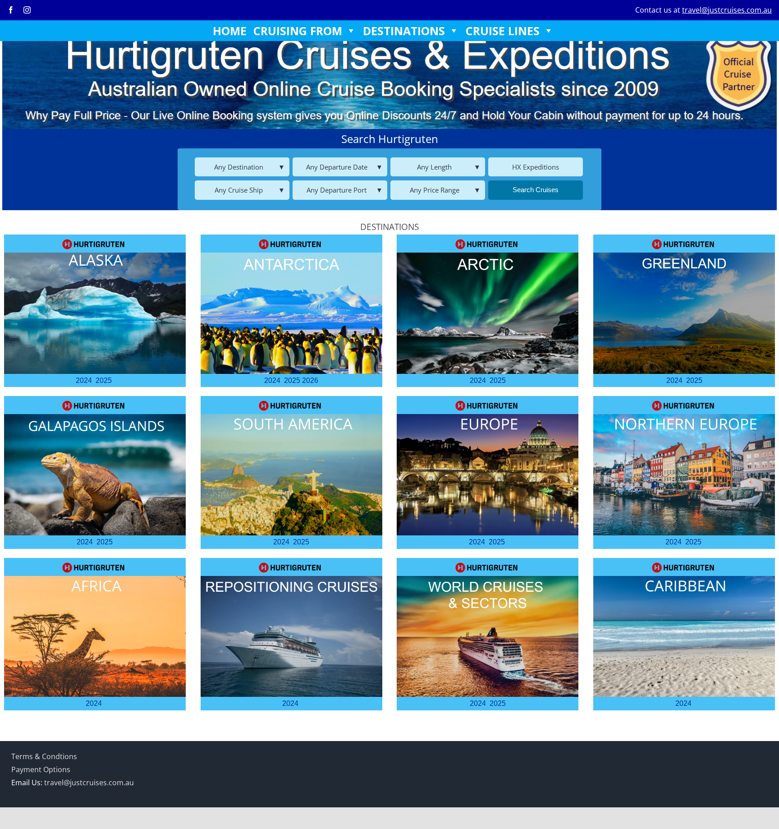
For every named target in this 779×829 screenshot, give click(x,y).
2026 (310, 380)
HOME (230, 30)
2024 (84, 380)
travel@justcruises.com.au (727, 10)
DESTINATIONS (404, 30)
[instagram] (27, 10)
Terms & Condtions (44, 756)
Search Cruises (536, 189)
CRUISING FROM (297, 30)
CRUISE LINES (503, 30)
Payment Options (40, 769)
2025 (104, 380)
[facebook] (10, 10)
